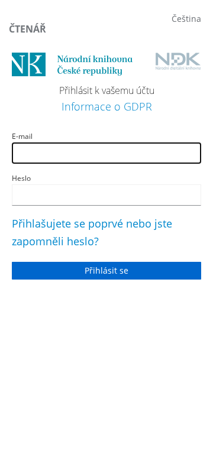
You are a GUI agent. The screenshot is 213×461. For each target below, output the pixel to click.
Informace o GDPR (107, 106)
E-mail (22, 136)
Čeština (186, 18)
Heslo (21, 178)
